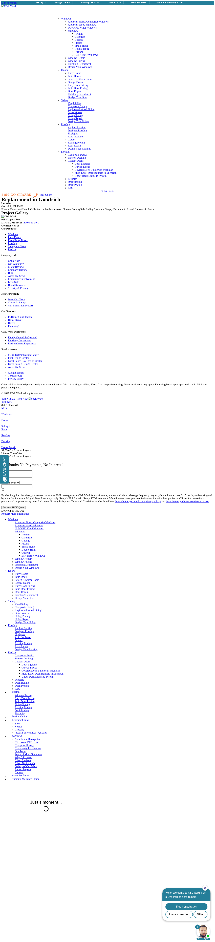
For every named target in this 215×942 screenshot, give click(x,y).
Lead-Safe (13, 282)
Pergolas (72, 178)
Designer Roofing (77, 130)
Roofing (65, 124)
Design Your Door (77, 97)
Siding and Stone (17, 246)
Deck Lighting (82, 163)
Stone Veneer (75, 112)
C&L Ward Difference (26, 742)
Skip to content (9, 2)
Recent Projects (23, 769)
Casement (80, 36)
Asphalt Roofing (76, 127)
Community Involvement (21, 279)
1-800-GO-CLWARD (16, 194)
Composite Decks (77, 154)
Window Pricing (76, 60)
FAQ (70, 187)
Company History (17, 269)
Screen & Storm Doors (80, 79)
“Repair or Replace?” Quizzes (31, 732)
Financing (13, 326)
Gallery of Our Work (26, 766)
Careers (19, 772)
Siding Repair (75, 118)
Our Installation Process (20, 305)
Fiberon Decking (77, 157)
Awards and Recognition (28, 739)
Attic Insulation (76, 136)
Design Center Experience (22, 343)
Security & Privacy (18, 288)
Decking (65, 151)
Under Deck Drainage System (90, 175)
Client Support (16, 372)
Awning (79, 33)
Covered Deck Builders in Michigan (94, 169)
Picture (78, 42)
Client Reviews (16, 266)
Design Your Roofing (79, 148)
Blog (10, 272)
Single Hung (81, 45)
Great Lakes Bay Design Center (25, 361)
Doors (64, 70)
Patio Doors (74, 76)
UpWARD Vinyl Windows (82, 27)
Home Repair (15, 320)
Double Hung (82, 48)
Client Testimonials (25, 763)
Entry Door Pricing (78, 85)
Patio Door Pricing (78, 88)
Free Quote (46, 194)
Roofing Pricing (76, 142)
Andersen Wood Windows (82, 24)
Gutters (72, 139)
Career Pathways (17, 302)
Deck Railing (75, 181)
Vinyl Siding (74, 103)
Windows (66, 18)
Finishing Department (79, 63)
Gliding (79, 39)
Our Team (20, 751)
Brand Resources (17, 285)
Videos (18, 726)
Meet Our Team (16, 299)
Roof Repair (74, 145)
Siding (64, 100)
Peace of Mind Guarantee (28, 754)
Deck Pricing (75, 184)
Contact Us (14, 260)
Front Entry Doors (18, 240)
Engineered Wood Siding (81, 109)
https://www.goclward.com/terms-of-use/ (187, 501)
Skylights (73, 133)
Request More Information (15, 513)
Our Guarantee (16, 263)
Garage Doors (75, 82)
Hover (11, 323)
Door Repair (74, 91)
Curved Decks (82, 166)
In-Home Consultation (20, 317)
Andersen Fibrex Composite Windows (88, 21)
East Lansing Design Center (23, 364)
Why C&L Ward (23, 757)
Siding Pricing (75, 115)
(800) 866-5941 (31, 222)
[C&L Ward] (107, 6)
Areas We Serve (16, 276)
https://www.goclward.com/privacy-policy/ (138, 501)
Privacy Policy (16, 378)
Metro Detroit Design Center (23, 354)
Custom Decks (75, 160)
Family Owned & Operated (22, 337)
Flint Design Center (18, 358)
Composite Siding (77, 106)
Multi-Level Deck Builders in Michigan (96, 172)
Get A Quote (107, 191)
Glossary (19, 729)
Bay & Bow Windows (86, 54)
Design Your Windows (80, 67)
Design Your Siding (78, 121)
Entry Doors (74, 73)
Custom (79, 51)
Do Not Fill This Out (12, 510)
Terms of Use (15, 375)
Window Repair (76, 57)
